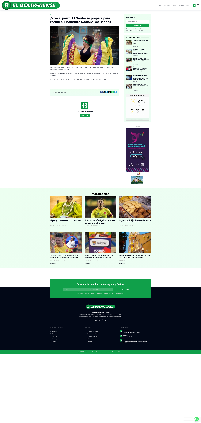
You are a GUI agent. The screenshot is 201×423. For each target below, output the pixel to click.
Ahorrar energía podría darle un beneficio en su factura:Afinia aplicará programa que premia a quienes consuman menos (140, 77)
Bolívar (175, 5)
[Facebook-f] (102, 320)
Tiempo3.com (140, 119)
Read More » (53, 228)
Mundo (188, 5)
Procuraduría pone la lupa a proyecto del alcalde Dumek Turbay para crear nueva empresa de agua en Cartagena (140, 51)
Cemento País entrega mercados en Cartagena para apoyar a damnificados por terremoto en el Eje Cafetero (140, 69)
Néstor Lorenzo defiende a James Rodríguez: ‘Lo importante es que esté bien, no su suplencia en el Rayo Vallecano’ (100, 222)
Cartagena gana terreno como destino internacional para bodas (140, 42)
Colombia (181, 5)
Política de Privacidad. (138, 30)
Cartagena (167, 5)
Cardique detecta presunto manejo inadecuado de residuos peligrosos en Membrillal (141, 59)
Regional (54, 14)
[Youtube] (96, 320)
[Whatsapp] (196, 419)
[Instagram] (99, 320)
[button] (194, 5)
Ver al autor (84, 115)
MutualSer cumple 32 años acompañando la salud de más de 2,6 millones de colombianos (140, 86)
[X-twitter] (105, 320)
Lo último (159, 5)
